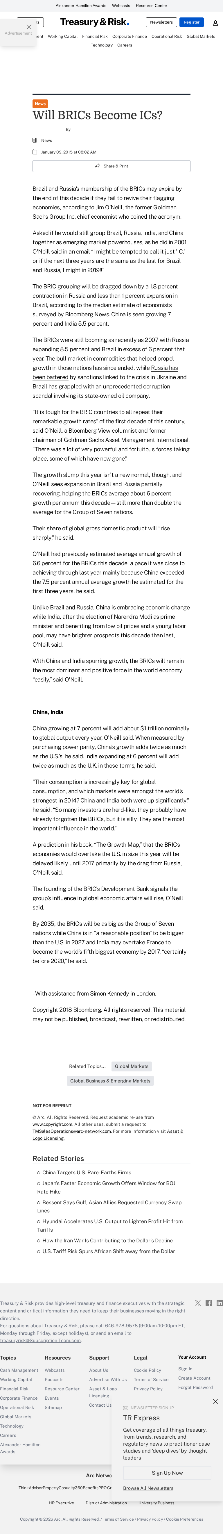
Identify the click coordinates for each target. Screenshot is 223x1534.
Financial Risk (14, 1388)
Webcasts (121, 5)
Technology (12, 1426)
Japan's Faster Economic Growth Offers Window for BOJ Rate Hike (106, 1187)
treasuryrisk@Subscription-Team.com (40, 1340)
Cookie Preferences (184, 1519)
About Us (98, 1370)
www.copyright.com (52, 1124)
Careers (8, 1435)
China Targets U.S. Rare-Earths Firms (86, 1172)
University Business (156, 1503)
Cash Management (19, 1370)
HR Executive (61, 1503)
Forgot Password (195, 1387)
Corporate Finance (19, 1398)
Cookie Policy (147, 1370)
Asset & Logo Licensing (103, 1392)
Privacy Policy (148, 1388)
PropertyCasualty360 (63, 1487)
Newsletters (161, 22)
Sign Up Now (167, 1473)
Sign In (185, 1368)
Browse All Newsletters (148, 1488)
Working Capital (16, 1379)
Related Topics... (87, 1066)
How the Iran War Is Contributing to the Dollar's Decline (107, 1240)
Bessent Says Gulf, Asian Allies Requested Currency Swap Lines (109, 1206)
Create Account (194, 1378)
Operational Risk (17, 1407)
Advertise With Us (108, 1379)
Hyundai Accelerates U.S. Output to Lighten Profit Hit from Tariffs (110, 1225)
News (40, 103)
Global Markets (15, 1416)
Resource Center (151, 5)
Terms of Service (151, 1379)
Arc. (58, 1519)
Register (191, 22)
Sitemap (53, 1407)
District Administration (106, 1503)
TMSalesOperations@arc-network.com (72, 1131)
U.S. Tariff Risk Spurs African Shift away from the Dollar (108, 1251)
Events (52, 1398)
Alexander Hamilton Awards (81, 5)
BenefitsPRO (95, 1487)
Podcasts (54, 1379)
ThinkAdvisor (31, 1487)
